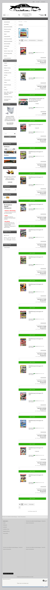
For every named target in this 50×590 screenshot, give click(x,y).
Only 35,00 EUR (10, 123)
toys (4, 77)
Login (10, 136)
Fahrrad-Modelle (7, 31)
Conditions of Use (6, 529)
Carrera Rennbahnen (7, 58)
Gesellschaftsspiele (7, 84)
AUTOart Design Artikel (8, 53)
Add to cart (32, 69)
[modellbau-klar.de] (25, 8)
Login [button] (38, 1)
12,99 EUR (10, 182)
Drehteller (5, 65)
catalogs (5, 60)
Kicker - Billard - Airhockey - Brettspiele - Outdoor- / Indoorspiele (8, 93)
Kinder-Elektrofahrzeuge (8, 96)
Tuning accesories (7, 80)
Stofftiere (5, 75)
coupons (5, 63)
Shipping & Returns (6, 531)
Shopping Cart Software (21, 576)
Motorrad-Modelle (7, 43)
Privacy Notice (5, 533)
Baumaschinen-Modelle (8, 26)
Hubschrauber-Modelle (8, 38)
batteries (5, 55)
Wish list (43, 1)
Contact (5, 18)
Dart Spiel (5, 89)
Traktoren (5, 48)
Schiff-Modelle (6, 46)
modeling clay (6, 70)
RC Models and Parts (7, 72)
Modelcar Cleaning (7, 67)
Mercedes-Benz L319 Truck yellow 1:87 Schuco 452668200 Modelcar (10, 178)
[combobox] (25, 40)
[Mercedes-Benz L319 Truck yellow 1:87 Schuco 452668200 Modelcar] (10, 172)
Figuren (5, 34)
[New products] (15, 167)
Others (5, 87)
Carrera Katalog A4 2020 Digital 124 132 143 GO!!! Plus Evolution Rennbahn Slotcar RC (36, 100)
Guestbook (5, 527)
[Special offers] (15, 104)
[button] (34, 2)
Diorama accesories (7, 29)
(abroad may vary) (41, 52)
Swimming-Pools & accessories (7, 100)
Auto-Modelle (6, 24)
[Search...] (19, 15)
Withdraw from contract (8, 573)
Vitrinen (5, 82)
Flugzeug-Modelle (7, 36)
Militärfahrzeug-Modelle (8, 41)
